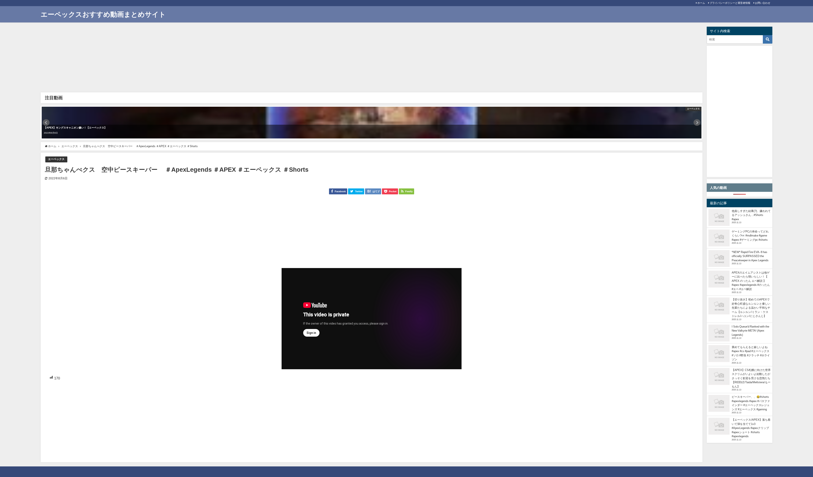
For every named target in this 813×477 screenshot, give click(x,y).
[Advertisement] (170, 58)
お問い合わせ (762, 3)
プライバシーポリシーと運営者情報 (730, 3)
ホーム (701, 3)
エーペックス (56, 159)
